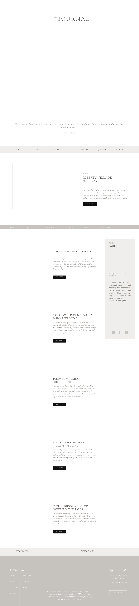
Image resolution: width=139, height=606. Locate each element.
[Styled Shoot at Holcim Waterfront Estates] (32, 516)
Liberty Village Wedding (72, 251)
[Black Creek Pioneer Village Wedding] (32, 452)
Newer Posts (87, 551)
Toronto (81, 591)
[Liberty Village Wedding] (32, 261)
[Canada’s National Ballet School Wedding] (32, 325)
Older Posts (22, 551)
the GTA (88, 591)
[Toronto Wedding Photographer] (32, 388)
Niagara (52, 594)
